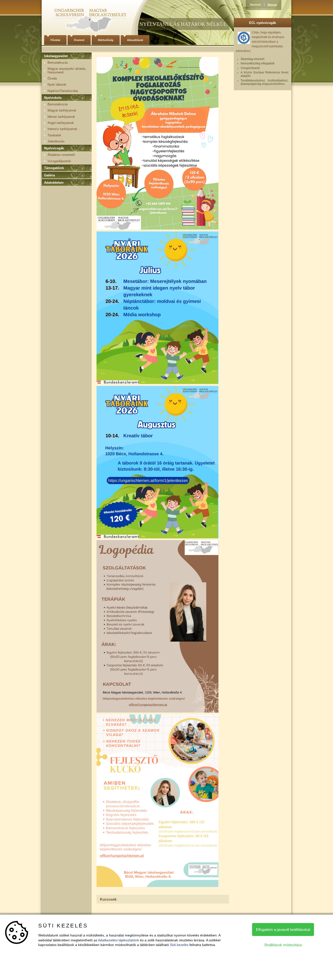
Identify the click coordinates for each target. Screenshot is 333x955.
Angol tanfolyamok (61, 123)
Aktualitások (135, 40)
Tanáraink (54, 135)
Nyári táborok (57, 84)
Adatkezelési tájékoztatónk (118, 940)
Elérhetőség (105, 40)
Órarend (79, 40)
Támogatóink (54, 168)
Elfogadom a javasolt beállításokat (283, 929)
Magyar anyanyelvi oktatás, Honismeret (67, 70)
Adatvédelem (54, 182)
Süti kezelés (179, 945)
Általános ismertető (61, 155)
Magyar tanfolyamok (62, 110)
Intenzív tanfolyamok (62, 129)
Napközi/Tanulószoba (63, 91)
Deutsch (255, 4)
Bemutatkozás (58, 62)
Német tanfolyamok (61, 117)
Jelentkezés (56, 141)
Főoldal (55, 40)
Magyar (272, 4)
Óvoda (52, 78)
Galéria (49, 175)
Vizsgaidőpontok (59, 161)
